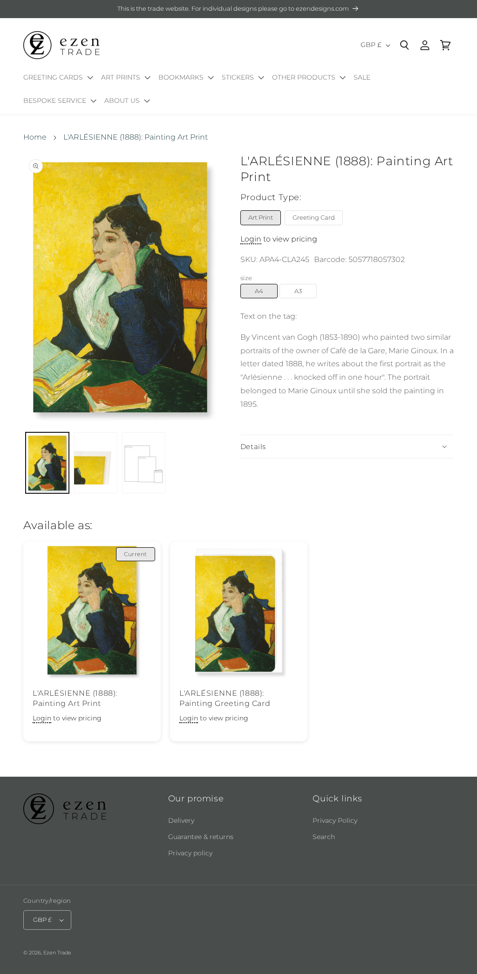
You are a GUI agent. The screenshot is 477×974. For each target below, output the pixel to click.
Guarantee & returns (200, 837)
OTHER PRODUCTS (303, 77)
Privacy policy (190, 853)
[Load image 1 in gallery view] (47, 462)
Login (250, 239)
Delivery (181, 820)
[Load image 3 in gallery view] (143, 462)
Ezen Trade (57, 952)
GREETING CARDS (53, 77)
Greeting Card (314, 217)
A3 (298, 291)
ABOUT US (122, 100)
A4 (259, 291)
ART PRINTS (120, 77)
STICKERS (238, 77)
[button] (56, 79)
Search (324, 837)
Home (35, 137)
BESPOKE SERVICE (54, 100)
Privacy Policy (335, 820)
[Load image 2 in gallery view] (95, 462)
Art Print (260, 217)
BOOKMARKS (181, 77)
